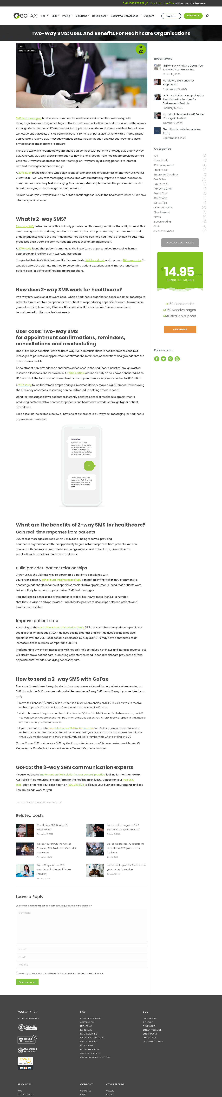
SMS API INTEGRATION (152, 1030)
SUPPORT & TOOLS (25, 1094)
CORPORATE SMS (150, 1018)
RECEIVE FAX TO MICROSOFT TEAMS (95, 1057)
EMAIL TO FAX (86, 1026)
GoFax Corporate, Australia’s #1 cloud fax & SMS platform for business (125, 848)
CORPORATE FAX (87, 1022)
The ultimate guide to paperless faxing (182, 131)
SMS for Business (27, 51)
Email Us (155, 3)
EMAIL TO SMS (149, 1026)
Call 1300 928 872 (134, 3)
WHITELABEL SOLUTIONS (90, 1053)
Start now (191, 16)
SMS (21, 46)
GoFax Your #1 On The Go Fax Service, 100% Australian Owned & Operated (56, 848)
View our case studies (180, 242)
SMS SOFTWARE (150, 1037)
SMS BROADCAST (150, 1034)
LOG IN (83, 1094)
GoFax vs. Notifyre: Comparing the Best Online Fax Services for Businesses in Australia (183, 99)
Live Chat (169, 3)
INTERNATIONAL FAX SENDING (92, 1037)
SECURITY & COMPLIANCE (28, 1018)
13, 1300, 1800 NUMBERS (90, 1018)
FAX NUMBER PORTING (89, 1049)
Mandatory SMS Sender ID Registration (52, 827)
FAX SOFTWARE (86, 1045)
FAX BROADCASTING (88, 1034)
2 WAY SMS (148, 1022)
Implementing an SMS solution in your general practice (126, 867)
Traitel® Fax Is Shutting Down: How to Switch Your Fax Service (183, 67)
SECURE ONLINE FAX (89, 1041)
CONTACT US (85, 1091)
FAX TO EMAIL (86, 1030)
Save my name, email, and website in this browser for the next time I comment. (61, 973)
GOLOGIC (110, 1091)
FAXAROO (110, 1094)
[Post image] (25, 830)
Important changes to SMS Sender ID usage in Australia (123, 827)
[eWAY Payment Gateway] (25, 1069)
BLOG (20, 1091)
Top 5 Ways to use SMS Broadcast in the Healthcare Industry (54, 869)
